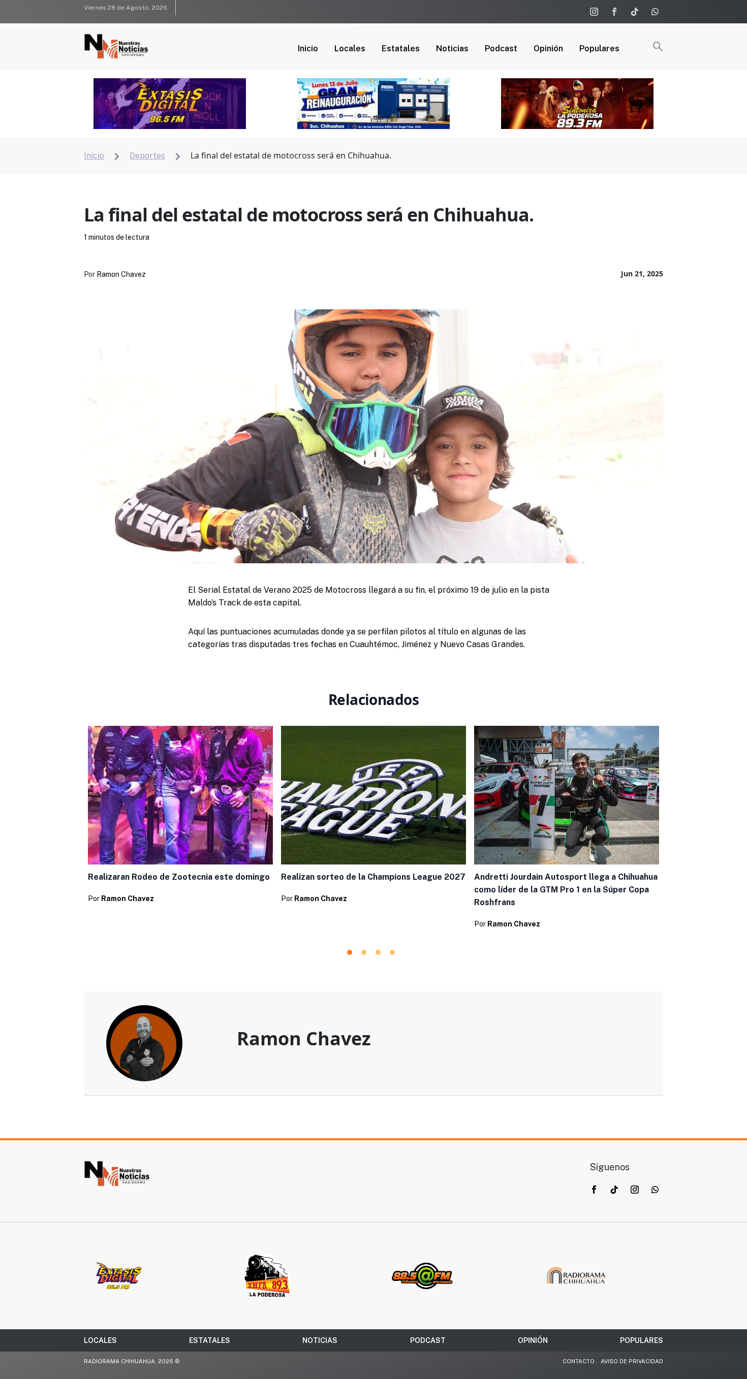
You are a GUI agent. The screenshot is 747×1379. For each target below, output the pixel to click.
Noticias (452, 49)
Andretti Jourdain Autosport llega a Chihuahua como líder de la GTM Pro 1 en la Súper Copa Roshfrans (566, 889)
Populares (599, 49)
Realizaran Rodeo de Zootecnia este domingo (179, 877)
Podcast (501, 49)
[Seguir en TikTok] (635, 12)
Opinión (548, 49)
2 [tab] (363, 952)
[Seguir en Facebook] (614, 12)
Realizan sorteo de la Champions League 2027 (373, 877)
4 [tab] (392, 952)
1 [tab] (349, 952)
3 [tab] (378, 952)
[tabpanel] (180, 817)
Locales (349, 49)
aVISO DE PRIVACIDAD (632, 1361)
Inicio (308, 49)
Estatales (401, 49)
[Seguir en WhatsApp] (655, 12)
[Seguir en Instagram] (594, 12)
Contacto (579, 1361)
